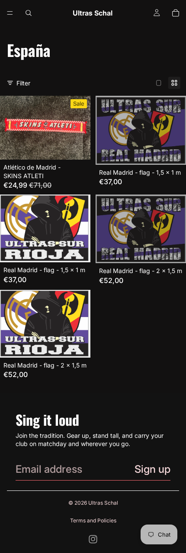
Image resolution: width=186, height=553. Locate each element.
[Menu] (10, 13)
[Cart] (175, 12)
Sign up (152, 469)
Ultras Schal (103, 503)
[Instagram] (93, 539)
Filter (23, 83)
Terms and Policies (93, 520)
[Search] (28, 12)
